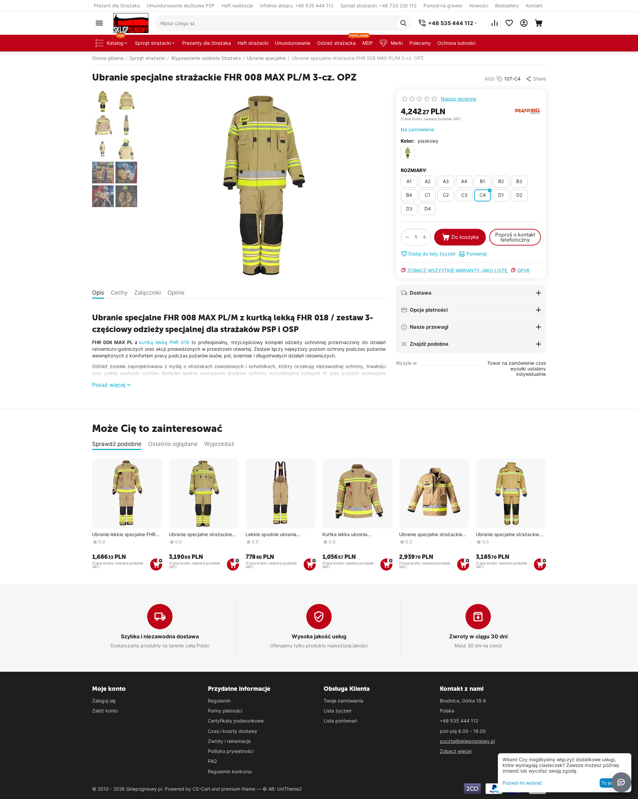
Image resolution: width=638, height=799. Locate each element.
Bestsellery (507, 5)
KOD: (490, 79)
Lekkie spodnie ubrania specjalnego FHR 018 (271, 534)
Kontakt (534, 5)
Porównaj (476, 254)
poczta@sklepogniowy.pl (467, 741)
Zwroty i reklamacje (229, 741)
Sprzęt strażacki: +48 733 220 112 (378, 5)
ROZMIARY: (414, 170)
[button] (536, 79)
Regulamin (219, 700)
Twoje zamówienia (343, 700)
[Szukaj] (403, 23)
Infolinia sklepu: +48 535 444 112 (296, 5)
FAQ (212, 761)
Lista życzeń (337, 710)
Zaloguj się (103, 700)
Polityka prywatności (230, 751)
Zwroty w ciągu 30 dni (478, 636)
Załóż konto (105, 710)
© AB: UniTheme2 (282, 789)
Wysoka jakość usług (319, 636)
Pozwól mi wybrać (522, 783)
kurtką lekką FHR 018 (164, 342)
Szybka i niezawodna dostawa (160, 636)
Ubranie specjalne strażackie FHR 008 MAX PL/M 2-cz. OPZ (202, 534)
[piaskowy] (408, 153)
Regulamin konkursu (230, 771)
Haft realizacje (237, 5)
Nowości (478, 5)
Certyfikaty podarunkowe (236, 721)
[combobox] (283, 23)
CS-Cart (201, 789)
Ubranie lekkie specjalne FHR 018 (123, 534)
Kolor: (407, 141)
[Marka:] (527, 110)
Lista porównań (340, 721)
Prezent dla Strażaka (117, 5)
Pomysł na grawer (442, 5)
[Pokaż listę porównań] (494, 23)
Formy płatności (225, 710)
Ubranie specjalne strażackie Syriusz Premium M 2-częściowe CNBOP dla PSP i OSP (507, 534)
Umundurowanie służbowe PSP (181, 5)
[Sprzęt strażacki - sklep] (130, 22)
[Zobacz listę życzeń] (509, 23)
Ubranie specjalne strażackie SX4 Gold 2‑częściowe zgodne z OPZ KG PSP (432, 534)
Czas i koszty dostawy (232, 731)
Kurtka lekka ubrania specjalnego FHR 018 (345, 534)
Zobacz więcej (455, 751)
